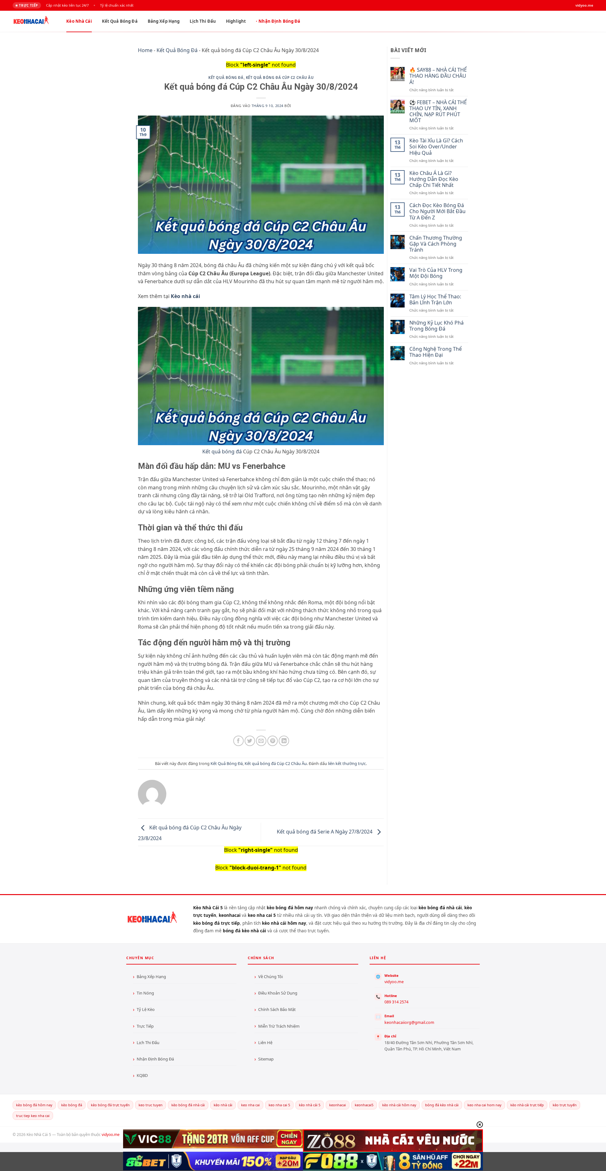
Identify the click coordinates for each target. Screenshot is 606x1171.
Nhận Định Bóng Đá (279, 21)
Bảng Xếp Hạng (164, 21)
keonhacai (337, 1104)
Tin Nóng (145, 993)
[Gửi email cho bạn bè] (261, 741)
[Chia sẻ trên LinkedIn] (284, 741)
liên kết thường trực (347, 763)
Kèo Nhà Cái (79, 21)
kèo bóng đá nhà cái (188, 1104)
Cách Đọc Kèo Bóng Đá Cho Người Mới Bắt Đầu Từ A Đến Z (437, 211)
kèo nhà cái (223, 1104)
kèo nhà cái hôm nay (399, 1104)
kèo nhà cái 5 (309, 1104)
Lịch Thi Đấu (203, 21)
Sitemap (266, 1059)
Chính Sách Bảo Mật (277, 1009)
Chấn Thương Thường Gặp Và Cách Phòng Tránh (435, 244)
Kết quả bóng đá (222, 451)
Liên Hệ (265, 1042)
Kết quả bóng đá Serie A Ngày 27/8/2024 (325, 831)
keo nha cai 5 (279, 1104)
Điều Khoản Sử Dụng (277, 993)
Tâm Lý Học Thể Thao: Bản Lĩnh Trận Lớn (435, 300)
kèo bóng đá (71, 1104)
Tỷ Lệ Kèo (146, 1009)
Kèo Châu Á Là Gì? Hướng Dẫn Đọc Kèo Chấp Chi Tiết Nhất (433, 179)
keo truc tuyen (151, 1104)
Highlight (236, 21)
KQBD (142, 1075)
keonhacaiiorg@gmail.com (409, 1022)
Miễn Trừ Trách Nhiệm (279, 1026)
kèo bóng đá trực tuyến (110, 1104)
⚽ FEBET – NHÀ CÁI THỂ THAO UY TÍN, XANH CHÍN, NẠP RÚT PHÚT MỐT (438, 111)
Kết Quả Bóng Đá (120, 21)
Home (145, 50)
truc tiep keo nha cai (33, 1115)
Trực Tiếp (145, 1026)
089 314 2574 (396, 1002)
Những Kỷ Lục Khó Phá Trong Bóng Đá (436, 326)
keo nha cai (250, 1104)
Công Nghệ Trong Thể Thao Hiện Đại (435, 352)
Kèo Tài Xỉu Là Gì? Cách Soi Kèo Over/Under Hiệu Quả (436, 147)
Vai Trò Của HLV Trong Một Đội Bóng (435, 273)
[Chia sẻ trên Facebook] (238, 741)
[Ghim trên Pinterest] (272, 741)
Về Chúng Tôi (270, 976)
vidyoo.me (394, 981)
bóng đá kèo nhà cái (442, 1104)
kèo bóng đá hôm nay (34, 1104)
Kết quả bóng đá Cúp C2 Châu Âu (280, 77)
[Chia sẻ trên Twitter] (250, 741)
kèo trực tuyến (565, 1104)
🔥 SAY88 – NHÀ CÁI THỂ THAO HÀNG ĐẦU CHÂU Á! (438, 76)
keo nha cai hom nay (484, 1104)
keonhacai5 (364, 1104)
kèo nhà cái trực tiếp (527, 1104)
